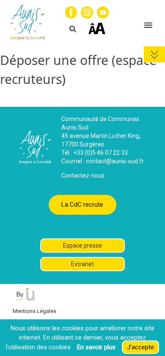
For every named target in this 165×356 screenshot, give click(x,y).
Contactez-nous (82, 175)
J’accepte (140, 347)
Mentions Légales (34, 311)
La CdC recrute (82, 204)
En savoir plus (96, 347)
